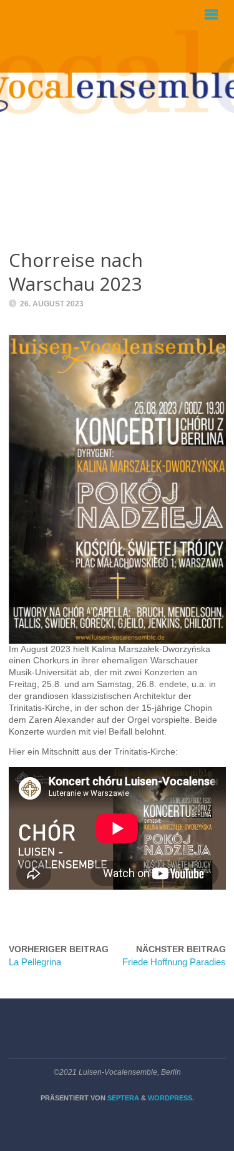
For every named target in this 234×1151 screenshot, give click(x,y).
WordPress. (171, 1098)
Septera (122, 1098)
